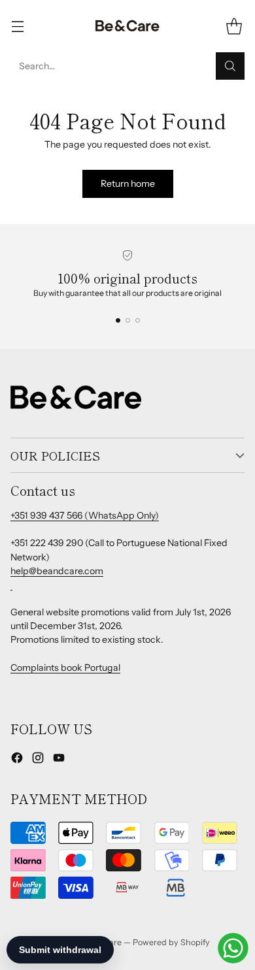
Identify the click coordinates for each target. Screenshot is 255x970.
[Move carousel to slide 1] (118, 320)
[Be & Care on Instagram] (38, 759)
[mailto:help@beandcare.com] (11, 584)
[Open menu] (17, 26)
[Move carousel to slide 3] (137, 320)
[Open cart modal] (233, 26)
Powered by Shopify (171, 942)
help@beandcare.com (56, 571)
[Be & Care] (127, 26)
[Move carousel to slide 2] (128, 320)
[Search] (230, 66)
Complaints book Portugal (65, 667)
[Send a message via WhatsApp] (233, 948)
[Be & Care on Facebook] (17, 759)
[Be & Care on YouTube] (59, 759)
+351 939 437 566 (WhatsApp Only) (84, 515)
